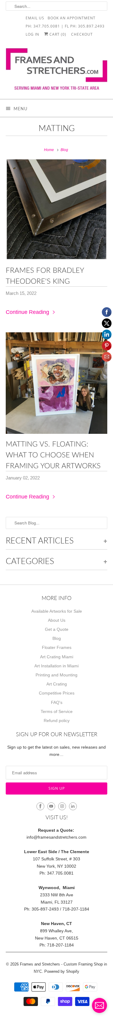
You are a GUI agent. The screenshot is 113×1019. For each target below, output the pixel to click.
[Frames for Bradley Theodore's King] (56, 209)
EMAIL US (35, 17)
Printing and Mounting (56, 674)
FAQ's (56, 702)
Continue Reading (28, 312)
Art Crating (56, 684)
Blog (56, 638)
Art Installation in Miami (56, 665)
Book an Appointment (72, 17)
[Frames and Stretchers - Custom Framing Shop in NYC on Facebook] (40, 806)
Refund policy (57, 720)
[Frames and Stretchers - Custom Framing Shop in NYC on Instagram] (62, 806)
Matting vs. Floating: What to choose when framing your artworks (53, 454)
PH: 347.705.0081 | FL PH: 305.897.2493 (65, 26)
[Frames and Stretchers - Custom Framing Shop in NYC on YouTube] (51, 806)
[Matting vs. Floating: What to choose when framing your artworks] (56, 383)
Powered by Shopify (61, 971)
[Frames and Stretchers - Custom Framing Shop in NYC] (56, 71)
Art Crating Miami (56, 656)
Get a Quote (56, 629)
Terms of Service (57, 711)
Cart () (57, 34)
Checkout (82, 34)
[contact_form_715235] (99, 1005)
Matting (57, 128)
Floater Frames (56, 647)
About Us (56, 620)
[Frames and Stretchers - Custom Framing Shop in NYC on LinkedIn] (73, 806)
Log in (32, 34)
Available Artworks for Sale (56, 611)
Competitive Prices (56, 693)
